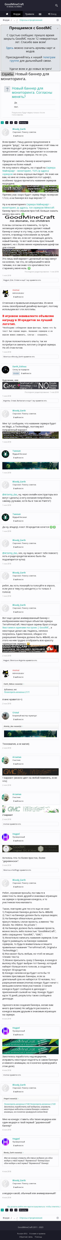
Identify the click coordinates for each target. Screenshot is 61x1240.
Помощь (38, 1237)
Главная (7, 14)
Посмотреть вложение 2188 (17, 1104)
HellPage (15, 870)
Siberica (6, 356)
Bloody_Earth (19, 129)
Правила (29, 13)
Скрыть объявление (57, 28)
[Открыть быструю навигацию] (58, 20)
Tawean (17, 451)
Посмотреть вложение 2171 (17, 692)
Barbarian (21, 400)
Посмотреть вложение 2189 (43, 1104)
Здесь (9, 48)
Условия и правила (37, 1233)
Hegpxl (6, 280)
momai (6, 824)
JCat (11, 280)
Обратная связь (26, 1237)
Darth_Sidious (19, 366)
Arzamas (17, 757)
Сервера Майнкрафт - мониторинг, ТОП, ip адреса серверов (28, 171)
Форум (16, 13)
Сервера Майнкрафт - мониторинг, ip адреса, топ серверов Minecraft (28, 206)
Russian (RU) (22, 1233)
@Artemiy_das (9, 494)
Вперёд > (24, 122)
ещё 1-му (25, 280)
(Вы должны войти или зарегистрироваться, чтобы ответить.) (33, 1206)
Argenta (6, 400)
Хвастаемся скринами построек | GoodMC (25, 627)
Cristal (16, 280)
